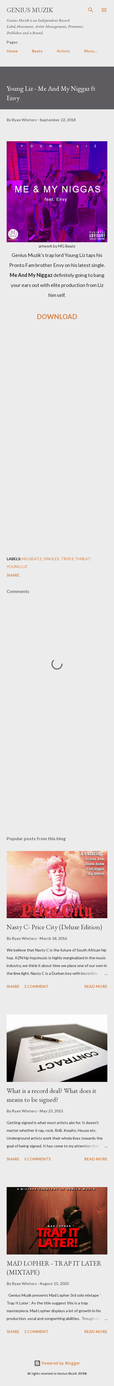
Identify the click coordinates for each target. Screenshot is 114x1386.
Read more (95, 986)
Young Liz (17, 566)
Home (12, 51)
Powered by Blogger (60, 1363)
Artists (63, 51)
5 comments (37, 1159)
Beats (37, 51)
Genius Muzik (30, 10)
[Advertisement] (57, 406)
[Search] (90, 10)
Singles (51, 558)
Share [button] (13, 575)
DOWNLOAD (57, 316)
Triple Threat (75, 558)
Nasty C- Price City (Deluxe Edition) (54, 927)
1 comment (36, 986)
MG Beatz (32, 558)
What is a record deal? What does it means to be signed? (51, 1095)
